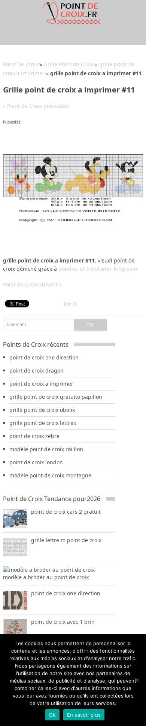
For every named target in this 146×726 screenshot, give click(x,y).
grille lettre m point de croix (66, 540)
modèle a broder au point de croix (46, 577)
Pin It (70, 303)
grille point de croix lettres (42, 422)
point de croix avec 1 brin (63, 621)
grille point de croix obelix (42, 409)
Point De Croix (20, 64)
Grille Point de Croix (69, 64)
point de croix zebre (34, 436)
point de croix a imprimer (41, 383)
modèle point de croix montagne (50, 475)
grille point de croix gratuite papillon (55, 396)
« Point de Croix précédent (36, 105)
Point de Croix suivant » (32, 284)
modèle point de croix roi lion (46, 449)
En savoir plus (84, 715)
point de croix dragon (36, 370)
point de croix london (36, 462)
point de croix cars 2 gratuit (66, 511)
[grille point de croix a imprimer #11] (73, 222)
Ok (52, 715)
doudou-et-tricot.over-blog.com (97, 268)
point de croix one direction (44, 357)
